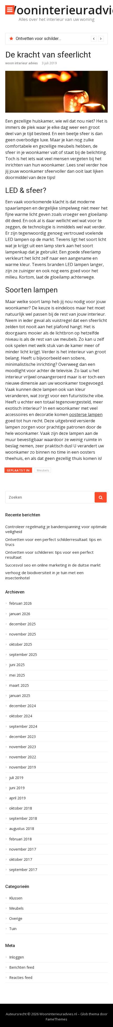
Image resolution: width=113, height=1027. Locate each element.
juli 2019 (16, 777)
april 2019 (17, 798)
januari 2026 (19, 613)
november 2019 (22, 767)
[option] (60, 39)
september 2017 (23, 869)
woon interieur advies (21, 63)
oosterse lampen (85, 414)
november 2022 (22, 757)
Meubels (43, 470)
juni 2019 (17, 788)
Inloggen (16, 957)
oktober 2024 (20, 716)
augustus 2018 (21, 828)
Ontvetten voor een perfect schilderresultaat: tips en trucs (53, 542)
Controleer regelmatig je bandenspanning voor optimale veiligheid (56, 529)
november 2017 (22, 849)
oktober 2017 (20, 859)
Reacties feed (20, 977)
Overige (15, 918)
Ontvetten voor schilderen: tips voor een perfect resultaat (49, 555)
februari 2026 (20, 603)
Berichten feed (21, 967)
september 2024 (23, 726)
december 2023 (22, 736)
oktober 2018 (20, 808)
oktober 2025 (20, 644)
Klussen (15, 898)
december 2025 (22, 624)
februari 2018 (20, 839)
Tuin (13, 928)
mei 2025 (17, 675)
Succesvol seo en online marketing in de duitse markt (53, 565)
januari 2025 (19, 695)
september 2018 (23, 818)
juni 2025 (17, 664)
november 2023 (22, 747)
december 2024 (22, 705)
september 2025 (23, 654)
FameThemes (56, 1019)
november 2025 (22, 634)
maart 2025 (19, 685)
